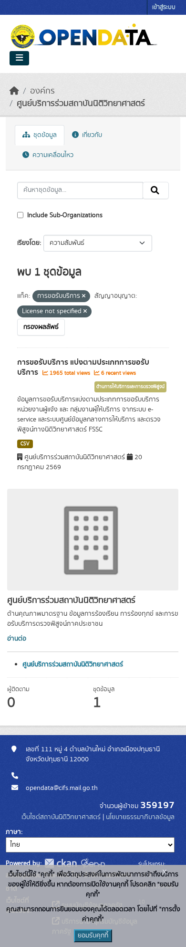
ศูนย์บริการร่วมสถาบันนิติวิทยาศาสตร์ (81, 103)
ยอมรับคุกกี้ (93, 935)
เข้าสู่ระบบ (164, 7)
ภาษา (13, 832)
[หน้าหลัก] (14, 91)
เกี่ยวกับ (91, 135)
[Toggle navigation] (19, 58)
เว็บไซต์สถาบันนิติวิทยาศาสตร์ (61, 817)
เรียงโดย (28, 243)
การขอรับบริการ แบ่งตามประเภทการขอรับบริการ (83, 367)
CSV (25, 444)
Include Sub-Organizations (64, 215)
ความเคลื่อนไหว (52, 155)
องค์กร (42, 91)
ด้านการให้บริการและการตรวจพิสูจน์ (130, 386)
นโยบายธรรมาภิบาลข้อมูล (140, 817)
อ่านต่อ (16, 638)
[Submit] (156, 190)
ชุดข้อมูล (44, 135)
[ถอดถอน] (83, 296)
